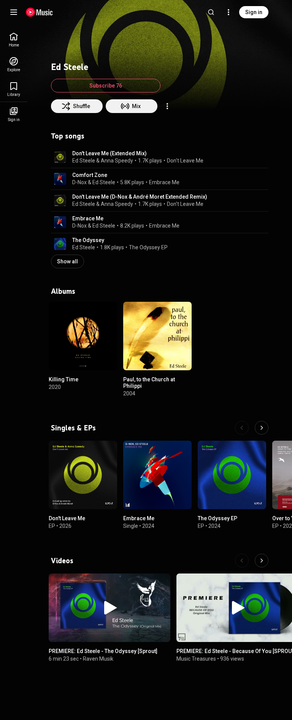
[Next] (261, 427)
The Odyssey (88, 240)
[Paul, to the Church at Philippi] (157, 336)
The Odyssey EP (148, 247)
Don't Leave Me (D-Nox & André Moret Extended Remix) (139, 197)
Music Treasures (196, 659)
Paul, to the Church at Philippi (149, 382)
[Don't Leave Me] (83, 475)
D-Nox (79, 182)
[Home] (39, 12)
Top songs (67, 135)
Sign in (253, 12)
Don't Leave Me (185, 161)
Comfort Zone (89, 175)
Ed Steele (103, 182)
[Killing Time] (83, 336)
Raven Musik (98, 659)
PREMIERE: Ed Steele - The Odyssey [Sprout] (103, 651)
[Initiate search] (211, 12)
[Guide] (13, 12)
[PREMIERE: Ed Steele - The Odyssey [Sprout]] (109, 607)
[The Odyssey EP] (232, 475)
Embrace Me (164, 182)
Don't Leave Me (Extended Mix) (109, 153)
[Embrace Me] (157, 475)
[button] (60, 157)
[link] (13, 39)
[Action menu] (167, 106)
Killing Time (63, 379)
